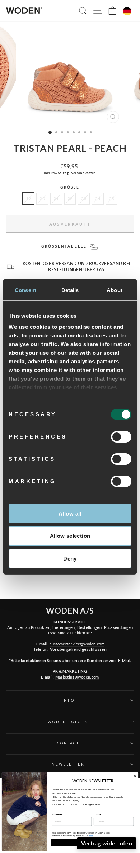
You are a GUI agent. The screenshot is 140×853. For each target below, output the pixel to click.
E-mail (98, 814)
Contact (68, 743)
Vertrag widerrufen (106, 843)
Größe (70, 187)
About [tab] (114, 290)
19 (28, 198)
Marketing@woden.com (77, 677)
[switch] (121, 437)
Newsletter (68, 764)
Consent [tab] (25, 290)
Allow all (70, 514)
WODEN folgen (68, 722)
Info (68, 700)
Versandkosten (83, 173)
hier (91, 836)
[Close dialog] (135, 776)
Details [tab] (70, 290)
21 (56, 198)
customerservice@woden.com (77, 643)
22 (70, 198)
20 (42, 198)
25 (112, 198)
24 (98, 198)
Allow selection (70, 536)
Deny (70, 558)
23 (84, 198)
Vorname (57, 814)
